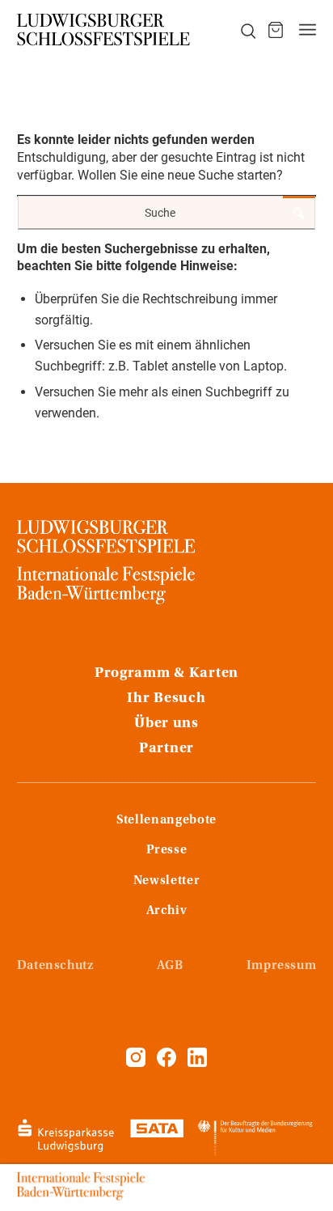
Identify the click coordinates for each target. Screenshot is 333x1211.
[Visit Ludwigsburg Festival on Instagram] (135, 1063)
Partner (166, 749)
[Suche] (239, 30)
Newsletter (166, 880)
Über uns (166, 724)
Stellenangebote (166, 820)
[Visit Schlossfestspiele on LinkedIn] (197, 1063)
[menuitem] (239, 30)
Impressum (282, 965)
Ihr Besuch (166, 699)
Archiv (167, 910)
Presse (167, 850)
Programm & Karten (166, 674)
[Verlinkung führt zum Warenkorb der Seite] (276, 30)
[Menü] (307, 30)
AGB (170, 965)
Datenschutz (55, 965)
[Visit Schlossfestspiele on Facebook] (168, 1063)
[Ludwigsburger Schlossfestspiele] (104, 30)
